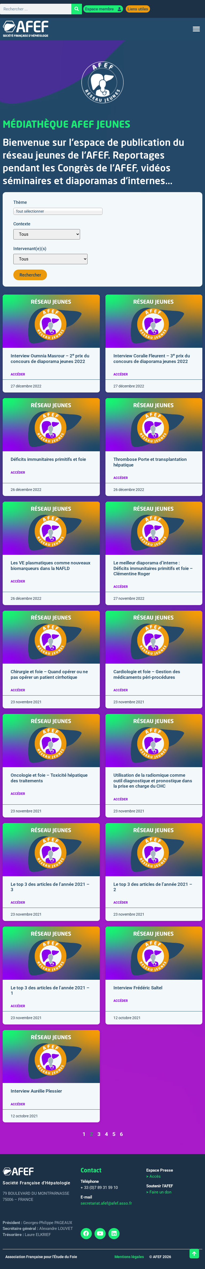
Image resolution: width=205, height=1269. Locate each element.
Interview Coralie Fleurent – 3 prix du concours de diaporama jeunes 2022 (151, 358)
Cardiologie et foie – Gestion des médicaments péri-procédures (146, 674)
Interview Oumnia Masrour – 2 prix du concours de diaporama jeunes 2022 (50, 358)
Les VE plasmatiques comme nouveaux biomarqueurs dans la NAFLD (50, 565)
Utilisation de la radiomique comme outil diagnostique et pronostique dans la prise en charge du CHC (152, 780)
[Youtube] (100, 1233)
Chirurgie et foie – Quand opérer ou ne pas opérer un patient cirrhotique (49, 674)
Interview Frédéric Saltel (137, 987)
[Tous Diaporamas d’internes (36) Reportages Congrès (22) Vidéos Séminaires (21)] (46, 234)
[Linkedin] (114, 1233)
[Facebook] (86, 1233)
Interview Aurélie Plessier (36, 1091)
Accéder (18, 374)
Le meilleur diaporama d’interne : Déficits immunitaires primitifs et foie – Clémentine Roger (153, 568)
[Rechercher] (76, 9)
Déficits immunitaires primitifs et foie (48, 459)
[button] (196, 29)
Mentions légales (129, 1257)
